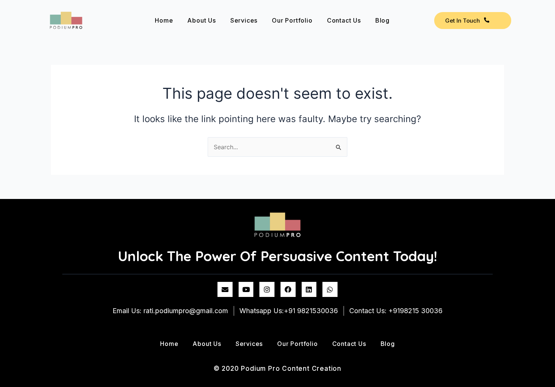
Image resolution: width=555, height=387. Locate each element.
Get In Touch (462, 20)
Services (243, 20)
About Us (201, 20)
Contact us (344, 20)
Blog (382, 20)
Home (164, 20)
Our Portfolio (292, 20)
